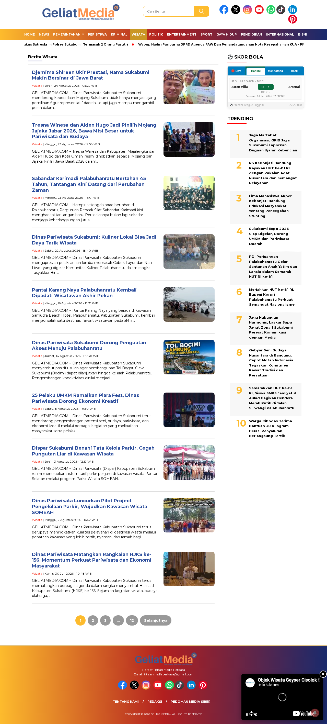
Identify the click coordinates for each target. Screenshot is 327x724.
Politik (156, 34)
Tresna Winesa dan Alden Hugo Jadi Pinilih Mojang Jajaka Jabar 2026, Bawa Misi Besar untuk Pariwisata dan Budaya (94, 130)
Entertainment (181, 34)
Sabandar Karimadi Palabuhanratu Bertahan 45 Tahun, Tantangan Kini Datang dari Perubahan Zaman (89, 184)
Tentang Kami (126, 702)
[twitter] (236, 13)
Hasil (294, 70)
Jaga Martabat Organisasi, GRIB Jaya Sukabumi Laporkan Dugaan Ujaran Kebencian (273, 142)
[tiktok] (281, 13)
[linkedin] (293, 13)
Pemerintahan (66, 34)
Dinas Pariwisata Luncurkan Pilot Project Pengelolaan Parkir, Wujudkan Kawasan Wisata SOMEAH (89, 506)
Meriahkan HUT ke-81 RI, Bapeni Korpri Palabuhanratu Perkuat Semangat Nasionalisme (272, 296)
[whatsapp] (270, 13)
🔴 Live (236, 70)
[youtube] (260, 13)
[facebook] (224, 13)
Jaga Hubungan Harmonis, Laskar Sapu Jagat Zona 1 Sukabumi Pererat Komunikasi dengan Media (271, 327)
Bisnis (303, 34)
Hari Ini (256, 70)
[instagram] (248, 13)
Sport (206, 34)
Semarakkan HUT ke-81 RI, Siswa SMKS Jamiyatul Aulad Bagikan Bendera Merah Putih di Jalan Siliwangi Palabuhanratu (272, 398)
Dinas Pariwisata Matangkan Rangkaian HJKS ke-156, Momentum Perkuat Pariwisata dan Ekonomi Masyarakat (91, 560)
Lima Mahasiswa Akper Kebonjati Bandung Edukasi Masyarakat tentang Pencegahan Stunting (270, 206)
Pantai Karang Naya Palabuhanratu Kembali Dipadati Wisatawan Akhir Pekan (84, 293)
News (44, 34)
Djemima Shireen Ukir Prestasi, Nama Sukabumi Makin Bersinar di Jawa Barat (90, 75)
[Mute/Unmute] (255, 714)
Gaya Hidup (226, 34)
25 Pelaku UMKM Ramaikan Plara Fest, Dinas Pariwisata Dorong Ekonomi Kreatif (85, 398)
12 (132, 620)
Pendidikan (251, 34)
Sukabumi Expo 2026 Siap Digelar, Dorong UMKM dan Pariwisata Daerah (269, 236)
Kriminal (119, 34)
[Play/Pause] (247, 714)
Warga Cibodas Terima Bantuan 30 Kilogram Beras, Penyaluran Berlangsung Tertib (270, 428)
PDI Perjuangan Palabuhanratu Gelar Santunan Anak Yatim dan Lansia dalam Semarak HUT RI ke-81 (273, 266)
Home (29, 34)
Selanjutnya (155, 620)
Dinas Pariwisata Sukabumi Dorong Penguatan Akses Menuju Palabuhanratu (89, 345)
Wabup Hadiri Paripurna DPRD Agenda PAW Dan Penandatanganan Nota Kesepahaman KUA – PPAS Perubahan (223, 44)
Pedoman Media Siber (191, 702)
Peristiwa (97, 34)
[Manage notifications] (315, 713)
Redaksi (154, 702)
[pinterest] (293, 22)
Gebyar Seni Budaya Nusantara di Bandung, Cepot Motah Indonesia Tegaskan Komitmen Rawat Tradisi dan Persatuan (271, 362)
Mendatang (275, 70)
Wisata (138, 34)
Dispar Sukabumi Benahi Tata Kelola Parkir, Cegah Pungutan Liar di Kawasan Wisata (93, 451)
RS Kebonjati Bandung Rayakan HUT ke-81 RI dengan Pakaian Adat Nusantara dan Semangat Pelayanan (273, 173)
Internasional (280, 34)
